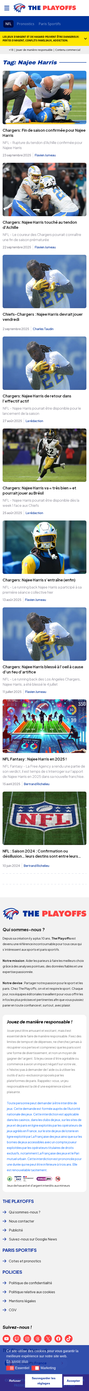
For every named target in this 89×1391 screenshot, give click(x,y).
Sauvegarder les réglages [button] (44, 1380)
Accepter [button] (73, 1380)
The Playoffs (18, 1201)
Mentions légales (22, 1301)
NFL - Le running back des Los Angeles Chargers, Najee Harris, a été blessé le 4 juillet (42, 681)
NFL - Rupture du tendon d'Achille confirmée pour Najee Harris (42, 145)
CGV (12, 1310)
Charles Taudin (43, 328)
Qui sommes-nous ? (24, 1212)
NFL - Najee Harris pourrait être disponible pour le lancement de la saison (42, 411)
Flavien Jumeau (45, 155)
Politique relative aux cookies (32, 1292)
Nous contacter (21, 1221)
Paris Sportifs (50, 23)
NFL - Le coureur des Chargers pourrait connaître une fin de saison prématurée (42, 237)
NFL (8, 23)
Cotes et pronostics (25, 1261)
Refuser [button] (15, 1380)
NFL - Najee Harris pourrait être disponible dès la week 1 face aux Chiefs (41, 503)
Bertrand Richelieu (36, 784)
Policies (12, 1272)
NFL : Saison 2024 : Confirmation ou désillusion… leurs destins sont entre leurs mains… (40, 856)
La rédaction (34, 420)
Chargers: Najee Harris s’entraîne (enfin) (39, 579)
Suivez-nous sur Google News (33, 1239)
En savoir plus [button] (17, 1361)
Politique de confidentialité (30, 1283)
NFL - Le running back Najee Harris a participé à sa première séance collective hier (42, 589)
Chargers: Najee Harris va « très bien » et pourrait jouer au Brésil (39, 490)
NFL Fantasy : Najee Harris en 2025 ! (35, 758)
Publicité (16, 1230)
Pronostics (25, 23)
